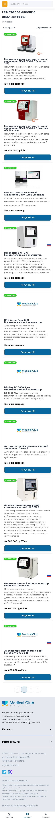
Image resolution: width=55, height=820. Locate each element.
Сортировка (42, 28)
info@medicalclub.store (13, 761)
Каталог (27, 817)
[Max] (10, 772)
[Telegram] (4, 772)
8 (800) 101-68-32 (10, 765)
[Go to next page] (38, 690)
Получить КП (28, 90)
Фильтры (7, 28)
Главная (9, 817)
